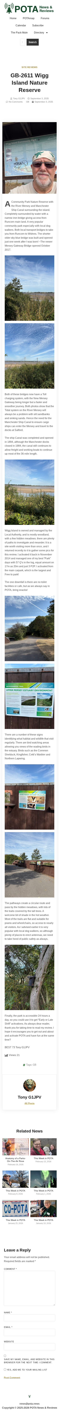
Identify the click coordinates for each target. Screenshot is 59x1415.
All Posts (30, 1103)
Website (9, 1341)
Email (8, 1327)
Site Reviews (29, 67)
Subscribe (38, 25)
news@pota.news (29, 1403)
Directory (39, 32)
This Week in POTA (43, 1158)
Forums (45, 18)
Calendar (21, 25)
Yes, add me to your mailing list (26, 1370)
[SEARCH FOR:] (22, 42)
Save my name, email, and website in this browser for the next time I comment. (29, 1361)
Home (13, 18)
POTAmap (28, 18)
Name (8, 1312)
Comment (10, 1269)
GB (27, 101)
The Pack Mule (19, 32)
